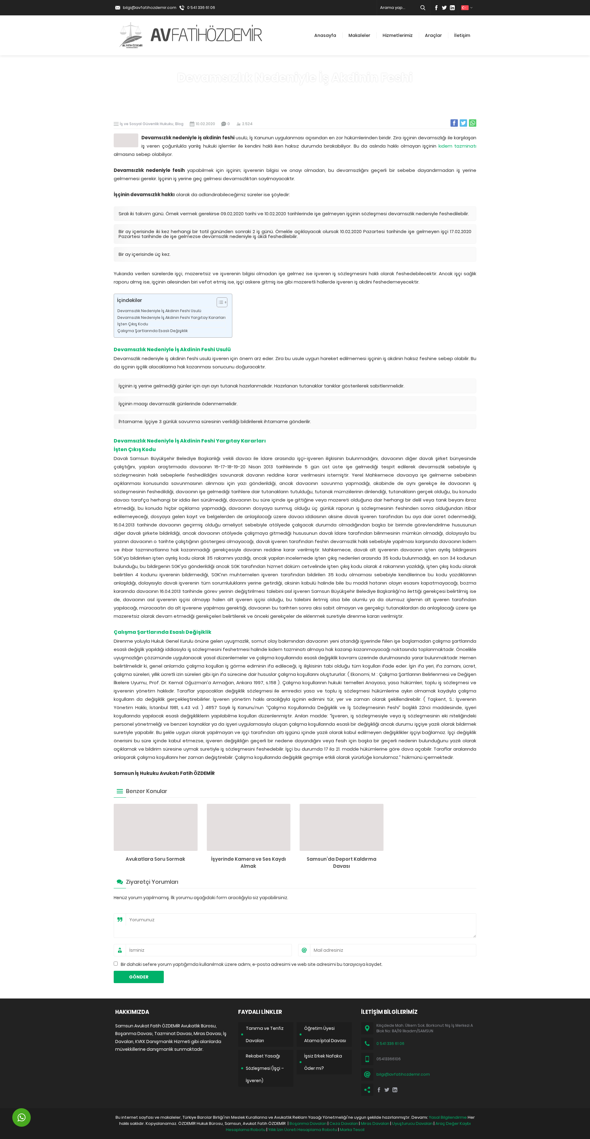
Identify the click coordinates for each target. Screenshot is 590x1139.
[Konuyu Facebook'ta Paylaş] (454, 123)
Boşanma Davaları (308, 1123)
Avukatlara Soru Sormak (155, 859)
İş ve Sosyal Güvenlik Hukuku (308, 91)
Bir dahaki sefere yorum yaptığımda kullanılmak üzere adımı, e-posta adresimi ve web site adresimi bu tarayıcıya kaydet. (252, 964)
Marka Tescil (352, 1130)
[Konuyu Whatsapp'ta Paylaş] (472, 123)
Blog (179, 123)
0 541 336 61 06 (201, 7)
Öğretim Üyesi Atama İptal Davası (325, 1034)
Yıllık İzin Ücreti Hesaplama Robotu (302, 1130)
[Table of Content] (222, 302)
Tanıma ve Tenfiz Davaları (265, 1034)
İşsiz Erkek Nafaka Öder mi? (323, 1062)
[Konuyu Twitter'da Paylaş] (463, 123)
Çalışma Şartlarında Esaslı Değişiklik (152, 330)
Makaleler (359, 35)
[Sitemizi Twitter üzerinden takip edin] (444, 7)
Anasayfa (325, 35)
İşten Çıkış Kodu (132, 324)
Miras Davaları (375, 1123)
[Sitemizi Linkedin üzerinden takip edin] (452, 7)
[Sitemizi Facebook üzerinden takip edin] (436, 7)
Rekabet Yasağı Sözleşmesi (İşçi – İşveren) (265, 1068)
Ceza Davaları (343, 1123)
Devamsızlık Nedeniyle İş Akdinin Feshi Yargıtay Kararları (171, 317)
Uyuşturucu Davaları (412, 1123)
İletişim (462, 35)
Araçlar (433, 35)
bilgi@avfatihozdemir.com (149, 7)
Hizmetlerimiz (398, 35)
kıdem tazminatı (457, 146)
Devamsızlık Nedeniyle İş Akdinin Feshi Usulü (159, 310)
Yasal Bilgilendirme (448, 1117)
